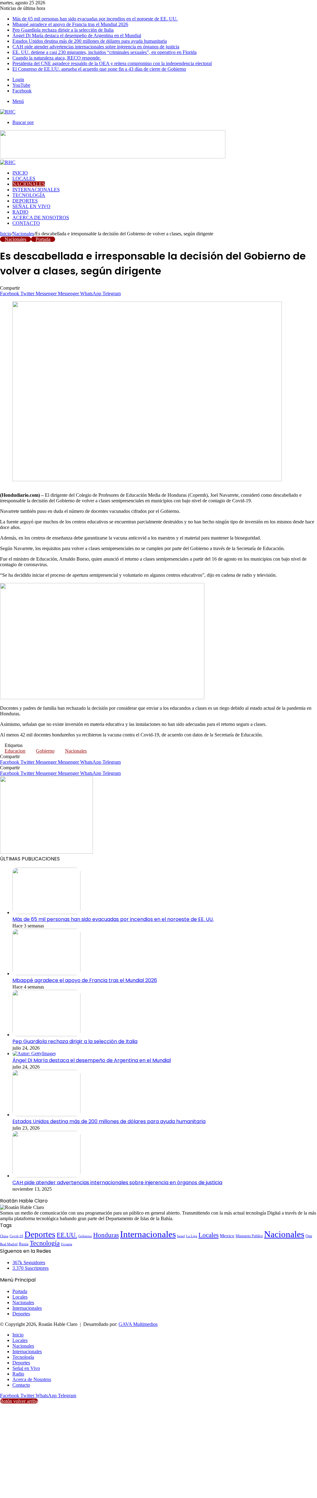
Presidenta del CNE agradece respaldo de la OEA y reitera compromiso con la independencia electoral (112, 63)
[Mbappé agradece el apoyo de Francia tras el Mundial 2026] (46, 973)
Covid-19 (16, 1236)
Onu (309, 1236)
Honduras (106, 1235)
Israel (181, 1236)
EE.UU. (67, 1235)
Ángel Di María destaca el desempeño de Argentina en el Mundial (76, 35)
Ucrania (66, 1244)
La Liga (191, 1236)
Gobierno (45, 750)
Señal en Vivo (31, 206)
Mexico (227, 1235)
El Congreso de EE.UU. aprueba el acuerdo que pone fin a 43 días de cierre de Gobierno (99, 69)
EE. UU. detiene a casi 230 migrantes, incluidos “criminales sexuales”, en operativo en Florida (104, 52)
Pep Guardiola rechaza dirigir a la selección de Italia (63, 30)
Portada (43, 239)
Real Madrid (9, 1244)
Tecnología (28, 195)
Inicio (20, 173)
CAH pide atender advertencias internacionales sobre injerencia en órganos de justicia (95, 46)
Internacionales (36, 189)
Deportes (25, 200)
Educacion (15, 750)
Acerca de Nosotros (40, 217)
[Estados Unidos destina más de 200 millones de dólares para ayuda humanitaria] (46, 1114)
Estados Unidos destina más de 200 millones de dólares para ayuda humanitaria (89, 41)
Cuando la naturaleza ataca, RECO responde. (56, 57)
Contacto (26, 223)
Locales (23, 178)
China (4, 1236)
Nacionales (28, 184)
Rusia (23, 1244)
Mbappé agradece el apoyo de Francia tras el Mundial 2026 (70, 24)
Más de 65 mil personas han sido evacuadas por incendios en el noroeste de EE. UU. (95, 18)
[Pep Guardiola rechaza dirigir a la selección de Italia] (46, 1034)
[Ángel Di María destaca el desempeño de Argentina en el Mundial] (34, 1053)
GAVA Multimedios (138, 1324)
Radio (20, 212)
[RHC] (7, 111)
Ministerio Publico (249, 1236)
